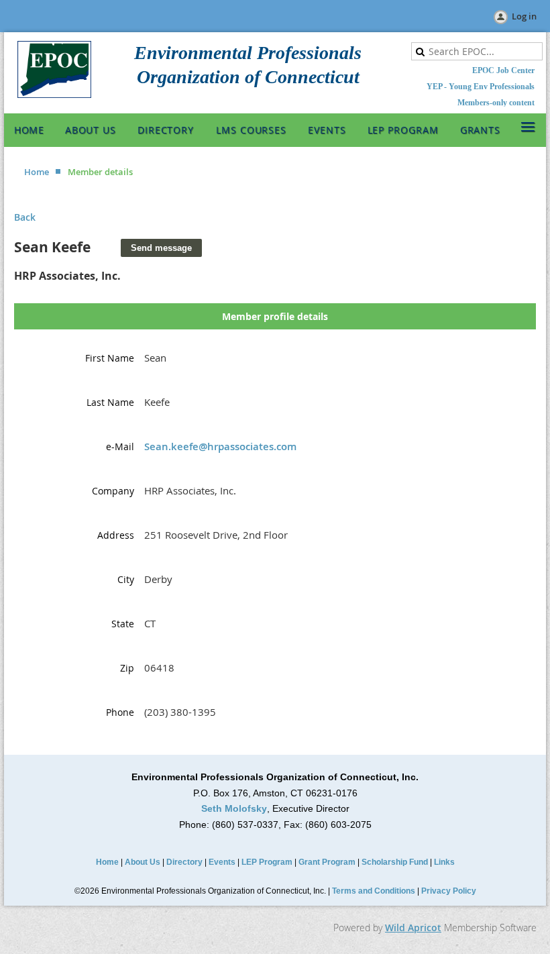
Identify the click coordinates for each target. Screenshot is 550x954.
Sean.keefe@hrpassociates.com (220, 446)
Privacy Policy (448, 891)
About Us (142, 862)
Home (36, 172)
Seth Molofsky (234, 808)
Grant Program (326, 862)
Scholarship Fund (395, 862)
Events (222, 862)
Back (25, 217)
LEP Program (266, 862)
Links (444, 862)
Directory (184, 862)
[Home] (54, 94)
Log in (524, 16)
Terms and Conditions (373, 891)
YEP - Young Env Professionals (481, 86)
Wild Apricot (413, 927)
